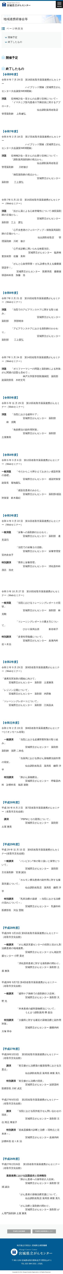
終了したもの (15, 42)
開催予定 (12, 37)
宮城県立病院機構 (19, 1231)
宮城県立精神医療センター (44, 1231)
